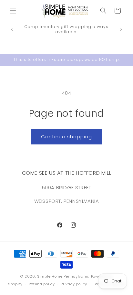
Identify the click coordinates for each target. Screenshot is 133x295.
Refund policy (42, 284)
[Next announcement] (121, 29)
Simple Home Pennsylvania (64, 276)
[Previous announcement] (12, 29)
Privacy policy (74, 284)
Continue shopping (66, 136)
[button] (13, 11)
